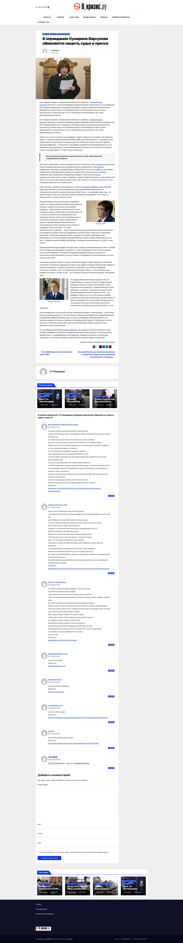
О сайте (38, 904)
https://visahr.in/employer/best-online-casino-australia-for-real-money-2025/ (73, 743)
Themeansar (69, 939)
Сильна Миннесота (73, 400)
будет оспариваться (71, 330)
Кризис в (47, 17)
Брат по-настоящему (46, 400)
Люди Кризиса (89, 17)
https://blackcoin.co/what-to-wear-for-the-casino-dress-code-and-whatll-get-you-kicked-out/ (78, 568)
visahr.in (51, 731)
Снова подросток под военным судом (104, 401)
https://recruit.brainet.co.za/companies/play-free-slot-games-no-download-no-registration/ (78, 717)
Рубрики (60, 17)
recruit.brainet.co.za (55, 705)
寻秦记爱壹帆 (52, 757)
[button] (146, 19)
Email (40, 833)
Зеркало (104, 17)
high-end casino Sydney (57, 582)
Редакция (55, 50)
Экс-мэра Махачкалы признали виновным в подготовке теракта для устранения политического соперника (96, 354)
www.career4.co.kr (54, 680)
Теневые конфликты (121, 17)
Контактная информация (45, 914)
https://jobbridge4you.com (57, 654)
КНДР (98, 169)
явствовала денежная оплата (92, 187)
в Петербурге (81, 883)
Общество (53, 34)
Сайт (39, 843)
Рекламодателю (41, 909)
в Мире (79, 393)
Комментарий (43, 785)
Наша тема (74, 17)
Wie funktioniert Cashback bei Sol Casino (63, 425)
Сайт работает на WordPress (44, 939)
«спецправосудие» (102, 164)
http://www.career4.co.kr (56, 692)
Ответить (111, 495)
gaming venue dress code (57, 505)
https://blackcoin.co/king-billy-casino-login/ (62, 640)
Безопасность (71, 393)
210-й (104, 240)
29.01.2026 (44, 892)
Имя (40, 824)
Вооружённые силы (106, 883)
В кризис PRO (44, 22)
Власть (47, 883)
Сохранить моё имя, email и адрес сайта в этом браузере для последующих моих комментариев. (74, 852)
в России (42, 393)
